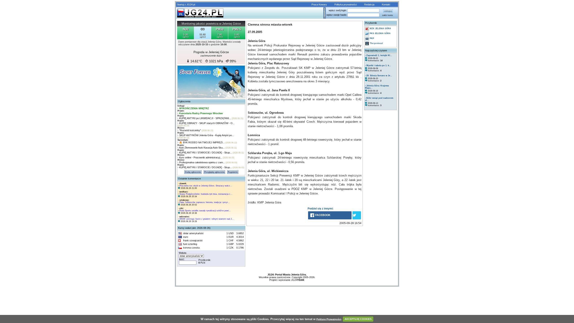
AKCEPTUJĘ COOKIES (358, 319)
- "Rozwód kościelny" (189, 130)
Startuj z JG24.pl (186, 4)
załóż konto (387, 15)
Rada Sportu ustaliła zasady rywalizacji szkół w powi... (205, 211)
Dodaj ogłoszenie (193, 172)
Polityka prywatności (345, 4)
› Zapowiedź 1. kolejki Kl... (378, 55)
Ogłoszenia (184, 101)
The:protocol (376, 43)
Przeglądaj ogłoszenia (214, 172)
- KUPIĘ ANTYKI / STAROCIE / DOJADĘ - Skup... (205, 152)
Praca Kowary (319, 4)
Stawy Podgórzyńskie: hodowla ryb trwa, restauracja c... (205, 194)
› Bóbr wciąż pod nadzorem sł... (379, 99)
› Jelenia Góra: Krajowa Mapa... (377, 87)
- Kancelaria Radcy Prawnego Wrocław (200, 113)
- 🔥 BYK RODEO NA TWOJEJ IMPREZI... (201, 142)
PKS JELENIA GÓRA (380, 33)
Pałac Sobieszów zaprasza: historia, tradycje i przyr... (204, 202)
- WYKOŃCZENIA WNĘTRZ (193, 108)
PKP (371, 38)
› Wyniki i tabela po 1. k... (378, 65)
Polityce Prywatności (328, 319)
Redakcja (369, 4)
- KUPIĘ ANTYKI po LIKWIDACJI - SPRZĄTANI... (204, 118)
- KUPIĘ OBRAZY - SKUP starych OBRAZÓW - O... (206, 123)
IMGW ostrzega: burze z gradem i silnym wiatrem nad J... (206, 219)
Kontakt (386, 4)
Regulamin (233, 172)
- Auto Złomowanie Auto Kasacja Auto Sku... (201, 147)
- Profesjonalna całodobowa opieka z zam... (201, 162)
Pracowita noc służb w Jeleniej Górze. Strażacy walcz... (205, 186)
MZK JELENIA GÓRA (380, 28)
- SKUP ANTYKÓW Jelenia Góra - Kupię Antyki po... (206, 135)
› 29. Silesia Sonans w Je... (378, 75)
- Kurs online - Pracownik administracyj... (200, 157)
